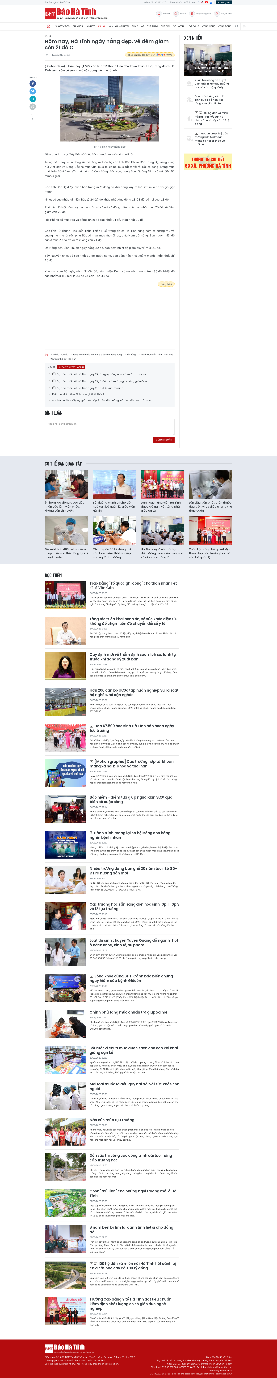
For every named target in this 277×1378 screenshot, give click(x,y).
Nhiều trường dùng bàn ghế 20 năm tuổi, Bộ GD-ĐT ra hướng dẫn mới (133, 871)
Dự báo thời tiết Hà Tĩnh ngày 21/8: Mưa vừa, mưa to (89, 388)
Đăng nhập (226, 2)
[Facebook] (198, 2)
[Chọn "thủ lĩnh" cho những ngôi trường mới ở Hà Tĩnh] (65, 1203)
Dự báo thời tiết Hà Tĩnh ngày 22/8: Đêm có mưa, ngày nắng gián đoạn (102, 381)
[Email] (32, 99)
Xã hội (101, 26)
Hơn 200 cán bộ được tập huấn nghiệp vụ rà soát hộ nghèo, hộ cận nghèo (134, 692)
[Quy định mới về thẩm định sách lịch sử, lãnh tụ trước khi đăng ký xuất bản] (65, 666)
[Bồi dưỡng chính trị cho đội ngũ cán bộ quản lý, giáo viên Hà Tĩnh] (114, 484)
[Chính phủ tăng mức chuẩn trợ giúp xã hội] (65, 1024)
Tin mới (166, 13)
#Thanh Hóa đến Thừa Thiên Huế (156, 354)
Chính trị (78, 26)
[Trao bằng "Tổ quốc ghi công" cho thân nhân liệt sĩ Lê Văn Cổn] (65, 595)
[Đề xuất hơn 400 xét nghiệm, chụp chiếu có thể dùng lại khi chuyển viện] (66, 530)
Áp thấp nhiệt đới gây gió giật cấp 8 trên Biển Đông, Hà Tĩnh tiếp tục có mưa (101, 400)
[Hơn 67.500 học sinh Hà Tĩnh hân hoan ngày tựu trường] (65, 738)
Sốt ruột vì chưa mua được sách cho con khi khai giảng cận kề (134, 1050)
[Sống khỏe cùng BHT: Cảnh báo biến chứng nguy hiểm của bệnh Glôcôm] (65, 988)
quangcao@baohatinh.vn (201, 1373)
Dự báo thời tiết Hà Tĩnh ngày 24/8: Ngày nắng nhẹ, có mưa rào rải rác (101, 374)
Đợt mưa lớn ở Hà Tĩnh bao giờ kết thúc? (78, 394)
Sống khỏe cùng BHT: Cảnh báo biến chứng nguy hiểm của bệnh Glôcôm (131, 978)
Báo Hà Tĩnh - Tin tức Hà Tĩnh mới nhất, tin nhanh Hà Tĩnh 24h (77, 13)
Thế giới (165, 26)
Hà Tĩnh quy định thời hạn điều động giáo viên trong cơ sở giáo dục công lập (212, 68)
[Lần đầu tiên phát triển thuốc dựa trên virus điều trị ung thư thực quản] (210, 484)
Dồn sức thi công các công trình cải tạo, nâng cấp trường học (131, 1158)
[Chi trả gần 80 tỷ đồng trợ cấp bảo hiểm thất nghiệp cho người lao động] (114, 530)
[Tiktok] (202, 2)
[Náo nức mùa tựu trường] (65, 1132)
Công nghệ (208, 26)
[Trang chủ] (48, 26)
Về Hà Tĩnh (179, 26)
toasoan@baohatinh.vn (221, 1370)
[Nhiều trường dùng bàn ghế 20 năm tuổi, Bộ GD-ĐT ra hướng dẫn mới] (65, 880)
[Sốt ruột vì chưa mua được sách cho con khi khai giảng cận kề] (65, 1060)
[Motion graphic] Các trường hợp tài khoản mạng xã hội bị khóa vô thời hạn (211, 139)
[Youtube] (206, 2)
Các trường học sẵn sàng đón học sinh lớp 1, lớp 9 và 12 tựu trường (134, 906)
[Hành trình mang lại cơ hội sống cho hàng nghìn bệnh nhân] (65, 845)
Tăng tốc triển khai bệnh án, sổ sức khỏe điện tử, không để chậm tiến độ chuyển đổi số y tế (133, 621)
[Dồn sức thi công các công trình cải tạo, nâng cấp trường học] (65, 1167)
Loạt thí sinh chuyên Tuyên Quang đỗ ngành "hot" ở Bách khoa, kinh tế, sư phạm (134, 942)
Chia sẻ (33, 77)
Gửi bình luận (164, 439)
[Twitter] (32, 91)
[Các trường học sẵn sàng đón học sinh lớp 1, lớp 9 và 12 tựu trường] (65, 916)
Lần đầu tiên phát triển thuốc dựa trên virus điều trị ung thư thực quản (210, 507)
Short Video (62, 26)
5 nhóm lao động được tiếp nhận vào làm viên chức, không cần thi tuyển (64, 507)
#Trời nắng (130, 354)
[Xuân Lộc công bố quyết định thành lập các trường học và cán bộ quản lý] (210, 530)
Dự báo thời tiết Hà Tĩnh (71, 367)
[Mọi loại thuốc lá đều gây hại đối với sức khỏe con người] (65, 1096)
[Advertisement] (110, 312)
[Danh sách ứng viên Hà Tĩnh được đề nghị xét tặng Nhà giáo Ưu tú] (162, 484)
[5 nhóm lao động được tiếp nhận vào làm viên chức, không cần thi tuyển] (66, 484)
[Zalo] (211, 2)
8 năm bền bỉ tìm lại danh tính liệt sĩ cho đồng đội (131, 1229)
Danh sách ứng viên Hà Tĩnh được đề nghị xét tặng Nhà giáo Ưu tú (209, 99)
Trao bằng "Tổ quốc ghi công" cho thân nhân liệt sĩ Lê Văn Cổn (133, 585)
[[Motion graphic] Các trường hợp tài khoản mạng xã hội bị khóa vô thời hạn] (65, 773)
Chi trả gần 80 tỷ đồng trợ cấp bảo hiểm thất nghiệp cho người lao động (112, 553)
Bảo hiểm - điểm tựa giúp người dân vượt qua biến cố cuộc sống (131, 799)
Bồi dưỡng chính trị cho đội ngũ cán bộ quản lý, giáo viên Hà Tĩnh (114, 507)
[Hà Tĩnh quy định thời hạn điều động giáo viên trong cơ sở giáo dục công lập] (162, 530)
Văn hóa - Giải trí (119, 26)
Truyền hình (226, 13)
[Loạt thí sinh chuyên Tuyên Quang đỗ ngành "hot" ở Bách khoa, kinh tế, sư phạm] (65, 952)
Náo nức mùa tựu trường (112, 1120)
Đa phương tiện (203, 13)
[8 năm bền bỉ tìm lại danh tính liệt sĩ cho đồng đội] (65, 1239)
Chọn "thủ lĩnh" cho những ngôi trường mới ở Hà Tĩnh (133, 1193)
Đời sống (194, 26)
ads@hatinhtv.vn (224, 1373)
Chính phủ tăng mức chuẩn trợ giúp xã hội (128, 1012)
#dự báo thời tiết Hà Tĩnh (63, 358)
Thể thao (152, 26)
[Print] (32, 106)
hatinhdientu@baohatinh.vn (217, 1367)
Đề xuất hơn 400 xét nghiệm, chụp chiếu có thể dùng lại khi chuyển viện (66, 553)
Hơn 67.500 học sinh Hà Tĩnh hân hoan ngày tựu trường (132, 728)
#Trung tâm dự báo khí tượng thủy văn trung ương (96, 354)
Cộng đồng (224, 26)
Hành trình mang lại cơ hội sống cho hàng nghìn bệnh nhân (130, 835)
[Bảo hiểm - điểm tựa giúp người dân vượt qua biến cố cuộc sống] (65, 809)
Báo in (183, 13)
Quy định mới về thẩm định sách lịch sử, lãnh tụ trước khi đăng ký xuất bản (133, 657)
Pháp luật (138, 26)
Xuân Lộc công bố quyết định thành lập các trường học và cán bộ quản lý (212, 83)
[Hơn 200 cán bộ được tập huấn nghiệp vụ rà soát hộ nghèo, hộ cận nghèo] (65, 702)
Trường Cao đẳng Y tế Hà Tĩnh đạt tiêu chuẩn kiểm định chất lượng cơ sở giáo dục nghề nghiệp (131, 1304)
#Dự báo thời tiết (59, 354)
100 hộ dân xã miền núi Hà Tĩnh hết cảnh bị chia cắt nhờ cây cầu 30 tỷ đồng (212, 118)
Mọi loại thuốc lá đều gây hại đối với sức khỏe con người (134, 1086)
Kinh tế (91, 26)
